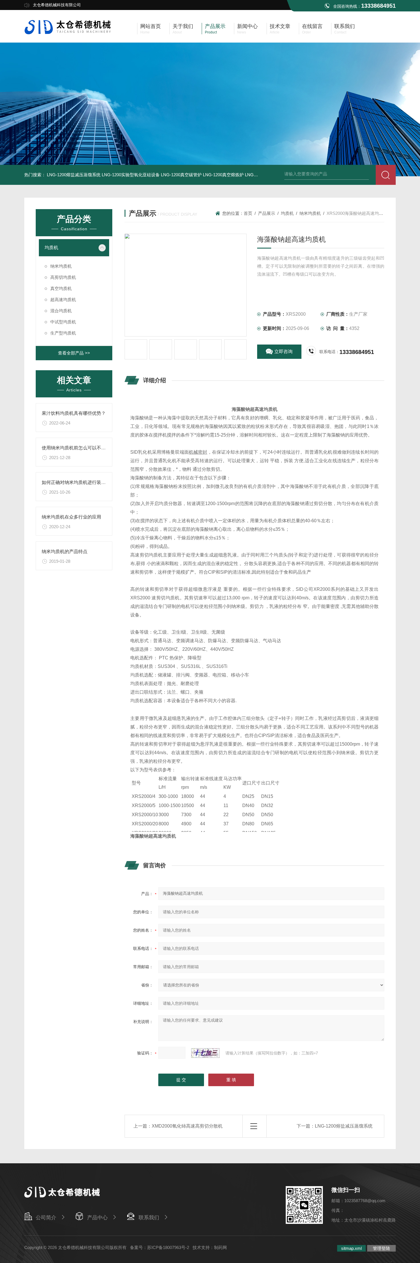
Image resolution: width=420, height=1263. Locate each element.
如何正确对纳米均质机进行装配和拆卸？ (83, 482)
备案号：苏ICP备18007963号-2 (159, 1247)
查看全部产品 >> (74, 353)
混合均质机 (61, 310)
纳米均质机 (61, 266)
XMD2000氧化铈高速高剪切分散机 (187, 1126)
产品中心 (97, 1217)
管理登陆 (381, 1248)
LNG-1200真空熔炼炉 (223, 174)
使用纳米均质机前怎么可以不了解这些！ (83, 447)
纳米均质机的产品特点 (64, 551)
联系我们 (149, 1217)
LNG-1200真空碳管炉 (181, 174)
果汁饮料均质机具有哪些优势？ (74, 413)
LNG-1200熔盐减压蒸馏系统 (74, 174)
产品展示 (266, 213)
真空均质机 (61, 288)
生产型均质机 (63, 333)
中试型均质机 (63, 321)
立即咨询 (283, 351)
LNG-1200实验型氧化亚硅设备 (131, 174)
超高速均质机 (63, 299)
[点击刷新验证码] (205, 1053)
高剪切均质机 (63, 277)
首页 (248, 213)
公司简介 (46, 1217)
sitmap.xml (351, 1248)
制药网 (220, 1247)
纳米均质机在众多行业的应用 (71, 517)
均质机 (51, 247)
